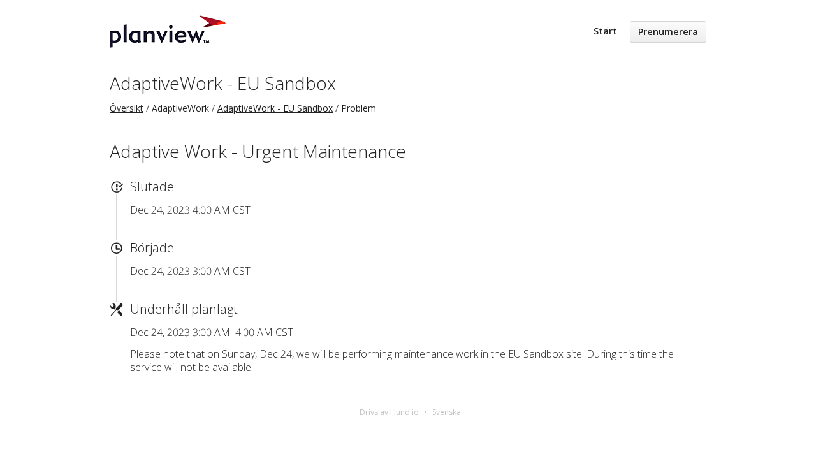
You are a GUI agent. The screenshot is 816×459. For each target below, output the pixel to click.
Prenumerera (668, 32)
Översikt (126, 108)
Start (605, 31)
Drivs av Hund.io (389, 412)
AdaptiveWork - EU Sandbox (223, 83)
